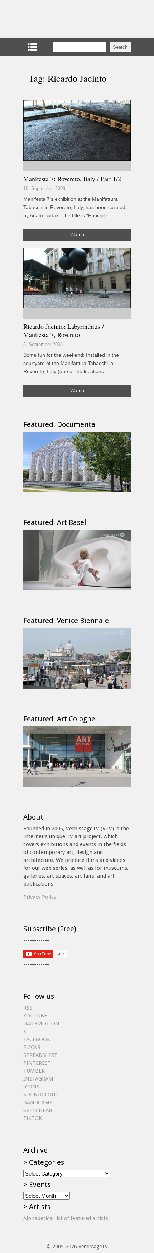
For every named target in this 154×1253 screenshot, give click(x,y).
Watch (77, 234)
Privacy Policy (39, 897)
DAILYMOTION (41, 1023)
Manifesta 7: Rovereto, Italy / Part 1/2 (72, 178)
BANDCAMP (38, 1102)
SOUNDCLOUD (41, 1094)
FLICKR (31, 1047)
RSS (27, 1008)
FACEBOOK (36, 1039)
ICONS (31, 1086)
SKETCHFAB (37, 1110)
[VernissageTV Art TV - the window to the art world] (59, 18)
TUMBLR (34, 1071)
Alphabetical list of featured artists (65, 1218)
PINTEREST (37, 1063)
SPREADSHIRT (40, 1055)
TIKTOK (32, 1118)
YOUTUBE (35, 1015)
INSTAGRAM (38, 1079)
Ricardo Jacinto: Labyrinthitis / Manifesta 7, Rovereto (63, 330)
